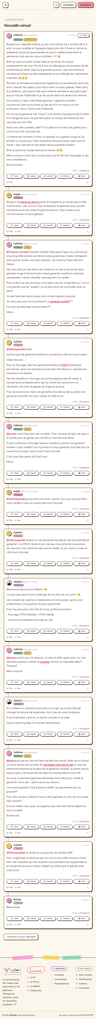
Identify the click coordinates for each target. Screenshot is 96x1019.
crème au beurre (30, 202)
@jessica (11, 657)
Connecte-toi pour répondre (20, 936)
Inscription (85, 5)
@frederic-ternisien (18, 252)
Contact (83, 983)
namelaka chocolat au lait (58, 764)
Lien (18, 231)
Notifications (85, 979)
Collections (35, 990)
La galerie (35, 986)
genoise (45, 661)
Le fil (32, 977)
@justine (11, 433)
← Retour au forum (14, 19)
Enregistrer (85, 171)
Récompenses (61, 983)
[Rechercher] (56, 5)
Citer (10, 182)
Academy (59, 975)
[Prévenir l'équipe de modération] (88, 182)
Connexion (68, 5)
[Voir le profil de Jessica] (9, 582)
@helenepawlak (15, 349)
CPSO (64, 365)
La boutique (60, 979)
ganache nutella (59, 301)
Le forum (34, 981)
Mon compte (85, 975)
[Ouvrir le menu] (5, 5)
